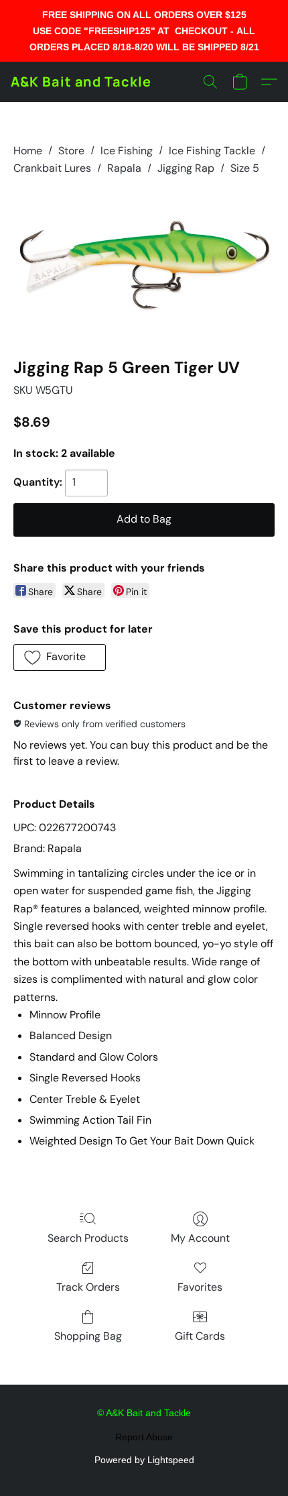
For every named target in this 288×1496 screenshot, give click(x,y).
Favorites (199, 1287)
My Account (200, 1238)
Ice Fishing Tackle (212, 151)
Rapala (124, 168)
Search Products (88, 1238)
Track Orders (88, 1287)
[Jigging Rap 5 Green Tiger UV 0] (144, 264)
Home (27, 151)
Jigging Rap (185, 168)
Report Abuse (144, 1437)
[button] (81, 82)
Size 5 (244, 168)
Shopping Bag (88, 1336)
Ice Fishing (126, 151)
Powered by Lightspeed (144, 1459)
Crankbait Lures (52, 168)
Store (71, 151)
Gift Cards (200, 1336)
